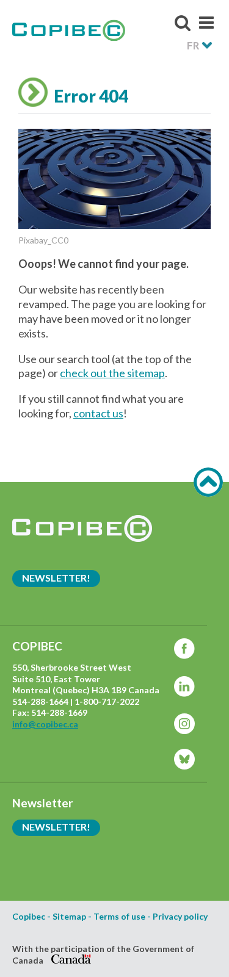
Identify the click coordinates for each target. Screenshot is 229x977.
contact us (98, 413)
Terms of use (119, 916)
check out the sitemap (112, 373)
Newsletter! (56, 577)
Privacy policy (180, 916)
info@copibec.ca (45, 724)
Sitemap (69, 916)
